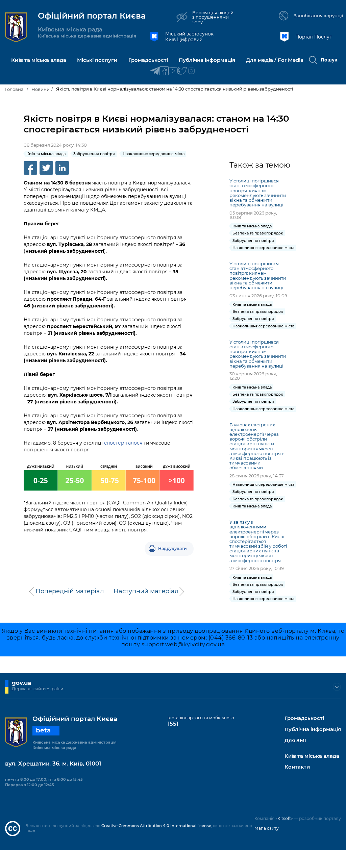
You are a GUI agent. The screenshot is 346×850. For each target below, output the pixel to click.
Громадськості (304, 718)
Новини (40, 89)
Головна (14, 89)
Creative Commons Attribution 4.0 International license (156, 825)
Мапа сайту (266, 828)
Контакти (297, 767)
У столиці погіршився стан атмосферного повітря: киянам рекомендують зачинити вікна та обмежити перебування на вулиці (257, 192)
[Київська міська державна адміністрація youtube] (173, 71)
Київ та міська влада (312, 756)
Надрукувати (172, 548)
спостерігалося (123, 443)
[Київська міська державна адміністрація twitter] (182, 71)
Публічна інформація (313, 729)
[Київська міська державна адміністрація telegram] (154, 71)
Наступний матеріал (146, 591)
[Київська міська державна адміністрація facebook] (164, 71)
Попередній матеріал (69, 591)
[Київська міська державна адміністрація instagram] (191, 71)
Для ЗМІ (295, 740)
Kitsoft (284, 818)
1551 (173, 723)
